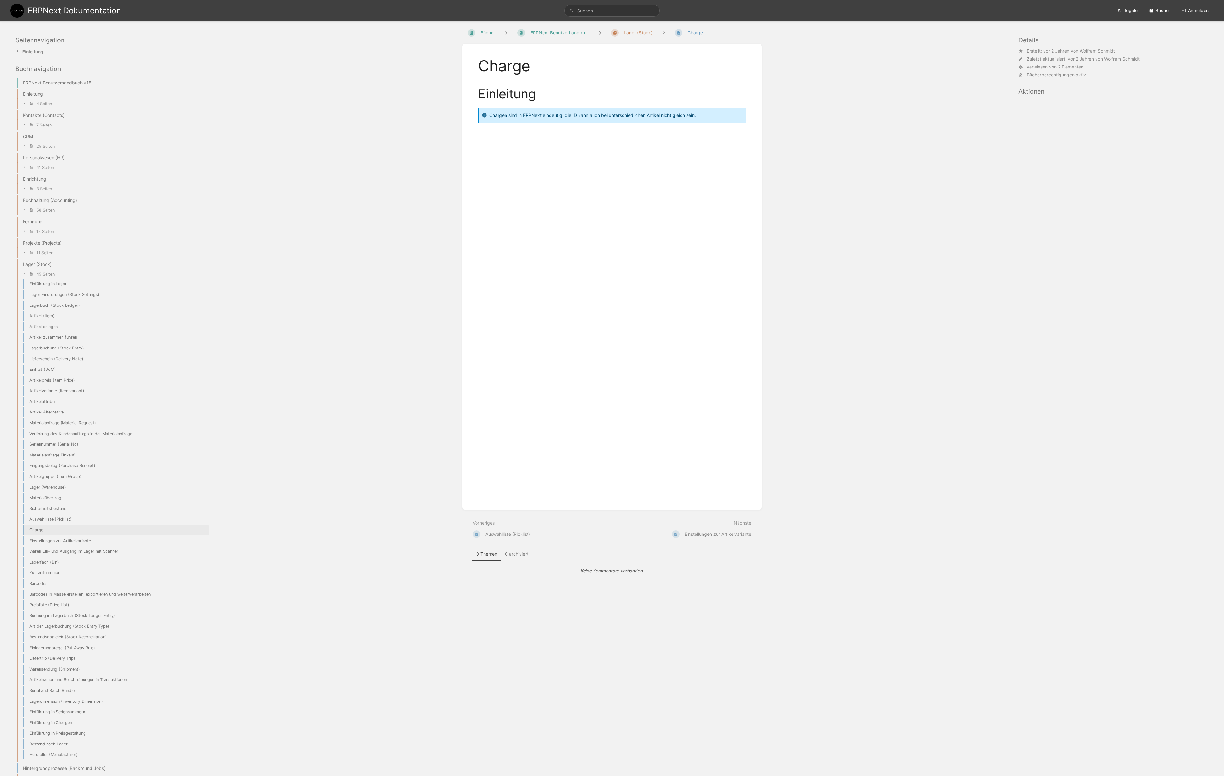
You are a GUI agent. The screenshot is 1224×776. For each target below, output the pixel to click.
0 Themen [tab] (486, 554)
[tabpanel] (612, 570)
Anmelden (1198, 10)
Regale (1130, 10)
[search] (612, 11)
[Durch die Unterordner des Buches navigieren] (506, 33)
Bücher (1162, 10)
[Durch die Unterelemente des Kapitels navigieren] (600, 33)
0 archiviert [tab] (516, 554)
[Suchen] (571, 10)
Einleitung (32, 51)
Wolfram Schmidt (1097, 51)
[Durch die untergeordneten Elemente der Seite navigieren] (663, 33)
